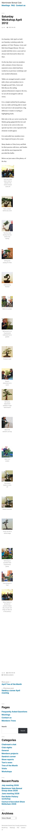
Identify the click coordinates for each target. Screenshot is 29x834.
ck (4, 27)
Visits (4, 768)
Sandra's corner (9, 756)
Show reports (8, 759)
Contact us (20, 5)
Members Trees (9, 721)
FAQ (13, 5)
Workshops (7, 771)
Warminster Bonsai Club (11, 3)
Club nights (7, 747)
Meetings (6, 5)
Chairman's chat (9, 744)
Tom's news (7, 762)
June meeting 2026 (10, 793)
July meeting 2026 (10, 785)
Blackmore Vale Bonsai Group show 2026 (12, 789)
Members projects (8, 675)
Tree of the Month (10, 765)
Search (4, 726)
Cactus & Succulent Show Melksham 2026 (13, 803)
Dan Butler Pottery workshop (10, 797)
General (5, 750)
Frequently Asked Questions (14, 712)
